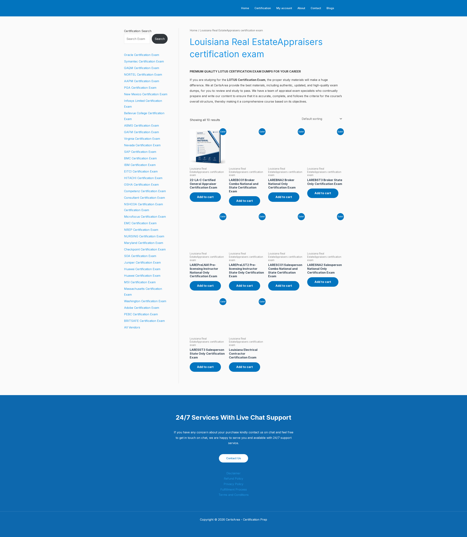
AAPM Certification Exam (141, 81)
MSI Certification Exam (140, 282)
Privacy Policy (233, 484)
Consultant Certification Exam (144, 197)
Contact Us (233, 458)
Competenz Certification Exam (145, 191)
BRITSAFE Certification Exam (144, 321)
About (301, 8)
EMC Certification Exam (140, 223)
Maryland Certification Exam (143, 243)
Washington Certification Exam (145, 301)
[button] (341, 8)
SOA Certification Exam (140, 256)
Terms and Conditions (234, 495)
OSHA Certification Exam (141, 184)
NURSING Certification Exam (144, 236)
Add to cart (205, 197)
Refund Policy (233, 478)
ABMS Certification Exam (141, 125)
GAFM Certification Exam (141, 132)
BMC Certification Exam (140, 158)
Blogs (330, 8)
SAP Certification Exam (140, 152)
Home (245, 8)
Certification (262, 8)
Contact (316, 8)
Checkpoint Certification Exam (145, 249)
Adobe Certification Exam (141, 307)
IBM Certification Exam (140, 165)
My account (284, 8)
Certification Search (137, 31)
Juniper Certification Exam (142, 262)
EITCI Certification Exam (141, 171)
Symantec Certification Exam (144, 61)
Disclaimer (233, 473)
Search (160, 39)
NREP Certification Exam (141, 230)
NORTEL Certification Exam (143, 74)
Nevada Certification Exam (142, 145)
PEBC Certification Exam (141, 314)
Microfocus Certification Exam (145, 216)
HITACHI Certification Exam (143, 178)
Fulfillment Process (233, 489)
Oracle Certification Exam (141, 55)
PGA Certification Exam (140, 87)
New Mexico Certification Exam (145, 94)
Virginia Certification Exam (142, 138)
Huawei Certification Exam (142, 269)
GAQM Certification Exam (141, 68)
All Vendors (132, 327)
